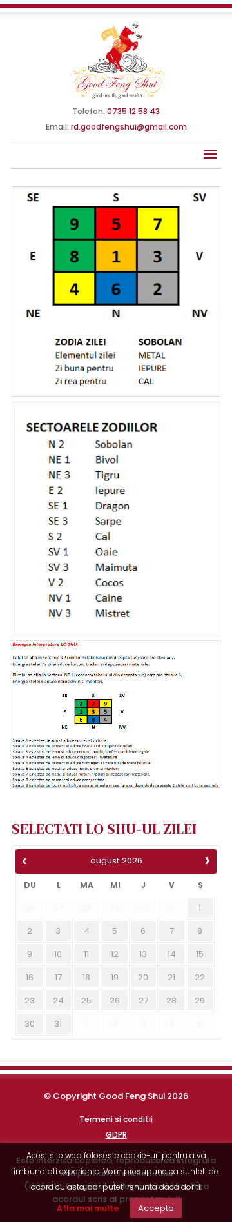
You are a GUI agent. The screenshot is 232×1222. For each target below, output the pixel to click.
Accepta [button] (156, 1208)
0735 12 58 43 (133, 111)
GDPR (116, 1134)
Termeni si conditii (116, 1119)
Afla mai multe (88, 1208)
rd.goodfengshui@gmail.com (129, 126)
